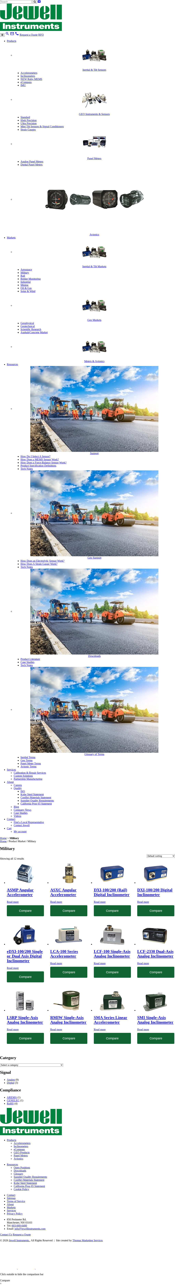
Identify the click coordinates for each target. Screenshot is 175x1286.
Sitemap (11, 1198)
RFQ (41, 34)
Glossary (18, 1173)
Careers (18, 785)
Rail (23, 275)
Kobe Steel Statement (32, 794)
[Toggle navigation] (2, 35)
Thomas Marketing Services (87, 1240)
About (10, 782)
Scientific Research (31, 329)
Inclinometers (28, 76)
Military (25, 272)
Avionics (18, 1158)
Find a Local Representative (29, 822)
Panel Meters (21, 1155)
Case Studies (27, 662)
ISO (23, 791)
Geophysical (27, 323)
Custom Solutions (23, 775)
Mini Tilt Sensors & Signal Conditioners (42, 126)
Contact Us (6, 1234)
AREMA (12, 1097)
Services (11, 769)
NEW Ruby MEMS (31, 79)
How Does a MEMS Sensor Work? (40, 459)
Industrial (26, 281)
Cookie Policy (21, 1189)
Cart (9, 828)
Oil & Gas (26, 288)
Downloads (20, 1170)
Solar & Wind (28, 291)
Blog (16, 806)
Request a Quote (29, 34)
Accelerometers (29, 72)
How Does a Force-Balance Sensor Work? (43, 462)
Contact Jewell (22, 825)
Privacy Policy (15, 1213)
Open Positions (22, 1167)
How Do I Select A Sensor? (35, 456)
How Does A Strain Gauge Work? (39, 563)
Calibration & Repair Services (30, 772)
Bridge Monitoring (31, 278)
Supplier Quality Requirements (37, 800)
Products (11, 41)
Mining (24, 285)
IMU (23, 85)
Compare (25, 910)
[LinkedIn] (9, 1268)
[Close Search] (39, 1)
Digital (10, 1082)
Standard (25, 117)
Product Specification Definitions (38, 465)
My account (20, 831)
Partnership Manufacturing (28, 778)
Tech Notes (27, 468)
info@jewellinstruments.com (30, 1228)
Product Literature (30, 659)
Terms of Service (16, 1201)
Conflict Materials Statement (36, 797)
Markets (11, 237)
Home (3, 838)
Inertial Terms (28, 757)
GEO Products (22, 1152)
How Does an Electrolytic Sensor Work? (42, 560)
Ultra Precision (29, 123)
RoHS (10, 1103)
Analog (11, 1079)
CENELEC (13, 1100)
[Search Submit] (34, 2)
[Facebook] (27, 1268)
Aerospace (26, 269)
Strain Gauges (28, 129)
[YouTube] (44, 1268)
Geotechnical (28, 326)
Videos (17, 816)
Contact (11, 819)
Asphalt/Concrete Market (34, 332)
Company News (22, 809)
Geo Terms (26, 760)
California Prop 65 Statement (36, 803)
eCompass (26, 82)
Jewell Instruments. (19, 1240)
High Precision (29, 120)
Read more (13, 901)
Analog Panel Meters (32, 161)
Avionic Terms (28, 766)
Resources (12, 364)
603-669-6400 (19, 1225)
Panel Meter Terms (31, 763)
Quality (18, 788)
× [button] (1, 1283)
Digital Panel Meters (32, 164)
